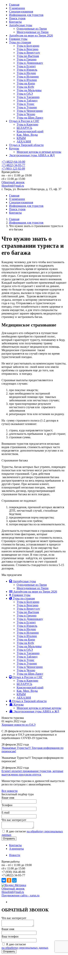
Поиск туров (17, 18)
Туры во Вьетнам (28, 56)
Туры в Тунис (25, 104)
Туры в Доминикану (30, 62)
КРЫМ (21, 138)
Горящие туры (18, 38)
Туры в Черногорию (30, 110)
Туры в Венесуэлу (28, 52)
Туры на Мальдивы (29, 90)
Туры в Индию (26, 73)
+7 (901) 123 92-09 (13, 168)
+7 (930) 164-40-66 (13, 871)
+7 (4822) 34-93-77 (13, 165)
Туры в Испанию (28, 76)
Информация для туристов (26, 15)
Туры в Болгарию (28, 45)
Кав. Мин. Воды (27, 134)
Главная (14, 4)
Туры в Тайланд (27, 100)
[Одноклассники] (9, 880)
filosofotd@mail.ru (13, 185)
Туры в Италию (27, 80)
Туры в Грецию (26, 59)
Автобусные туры (20, 25)
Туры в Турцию (27, 107)
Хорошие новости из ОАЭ (19, 724)
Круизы (14, 148)
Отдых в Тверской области (26, 145)
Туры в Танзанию (28, 97)
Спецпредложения (21, 11)
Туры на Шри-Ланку (30, 117)
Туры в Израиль (27, 69)
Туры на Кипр (26, 83)
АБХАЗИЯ (24, 141)
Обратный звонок (13, 182)
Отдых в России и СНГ (24, 121)
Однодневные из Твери (32, 28)
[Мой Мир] (14, 880)
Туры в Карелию (27, 124)
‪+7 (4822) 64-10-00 (13, 161)
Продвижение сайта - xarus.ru (20, 895)
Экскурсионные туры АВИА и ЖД (32, 155)
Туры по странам (20, 42)
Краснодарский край (30, 131)
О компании (17, 8)
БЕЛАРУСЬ (24, 127)
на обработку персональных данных (25, 947)
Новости (14, 855)
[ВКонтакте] (4, 880)
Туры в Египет (26, 66)
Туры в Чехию (26, 114)
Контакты (15, 21)
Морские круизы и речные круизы (39, 151)
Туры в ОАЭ (25, 93)
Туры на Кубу (25, 86)
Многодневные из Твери (33, 32)
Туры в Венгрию (27, 49)
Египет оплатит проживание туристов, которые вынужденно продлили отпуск (32, 772)
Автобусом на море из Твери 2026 (31, 35)
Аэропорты (16, 848)
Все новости (10, 790)
